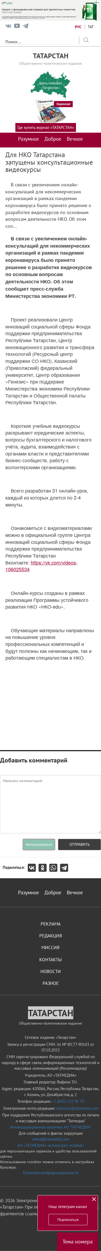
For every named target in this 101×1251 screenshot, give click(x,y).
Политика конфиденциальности (50, 1172)
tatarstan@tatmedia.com (77, 1108)
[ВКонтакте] (33, 868)
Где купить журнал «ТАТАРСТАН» (45, 127)
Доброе (52, 139)
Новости (50, 971)
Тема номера (77, 1241)
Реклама (51, 924)
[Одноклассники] (44, 868)
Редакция (50, 936)
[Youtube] (17, 27)
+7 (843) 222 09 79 (68, 1101)
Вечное (75, 139)
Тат (91, 26)
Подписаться (68, 1219)
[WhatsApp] (54, 868)
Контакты (50, 960)
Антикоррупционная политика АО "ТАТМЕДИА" (50, 1127)
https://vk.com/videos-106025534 (41, 566)
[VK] (8, 27)
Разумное (28, 139)
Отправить (79, 844)
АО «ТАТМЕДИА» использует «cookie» (50, 1145)
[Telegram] (25, 27)
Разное (51, 983)
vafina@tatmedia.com (50, 1139)
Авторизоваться (39, 844)
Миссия (50, 947)
